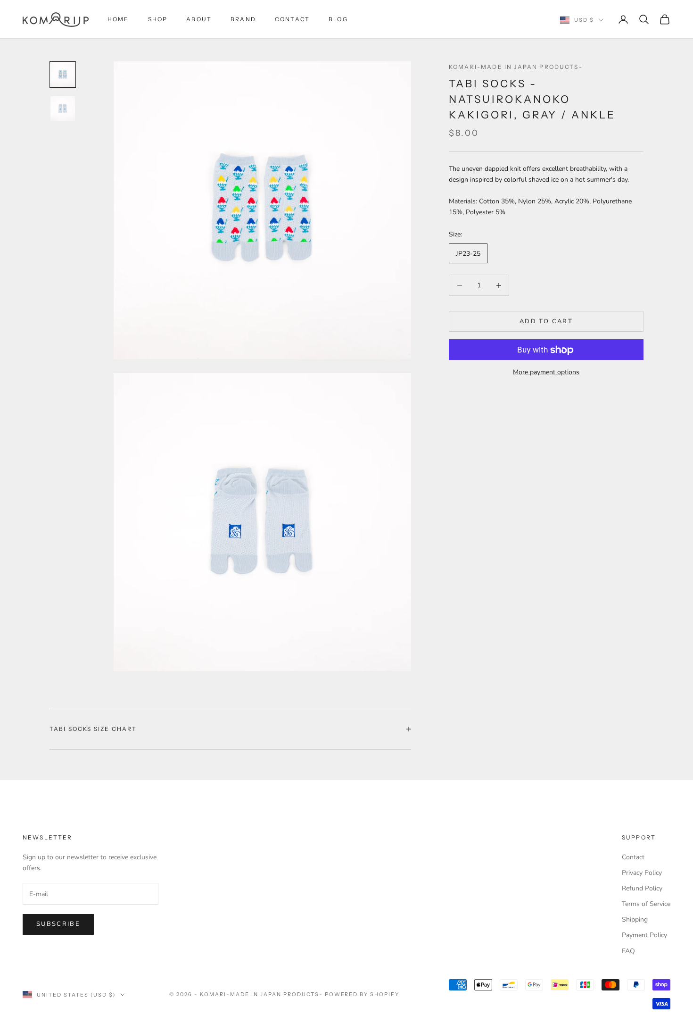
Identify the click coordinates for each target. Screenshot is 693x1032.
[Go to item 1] (63, 74)
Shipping (635, 919)
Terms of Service (646, 903)
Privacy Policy (642, 872)
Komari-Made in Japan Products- (516, 66)
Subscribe (58, 924)
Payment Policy (644, 935)
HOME (118, 19)
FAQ (628, 951)
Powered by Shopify (362, 994)
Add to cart (546, 321)
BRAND (243, 19)
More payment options (546, 372)
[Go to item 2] (63, 108)
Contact (633, 857)
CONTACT (292, 19)
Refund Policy (642, 888)
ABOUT (199, 19)
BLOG (338, 19)
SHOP (158, 19)
